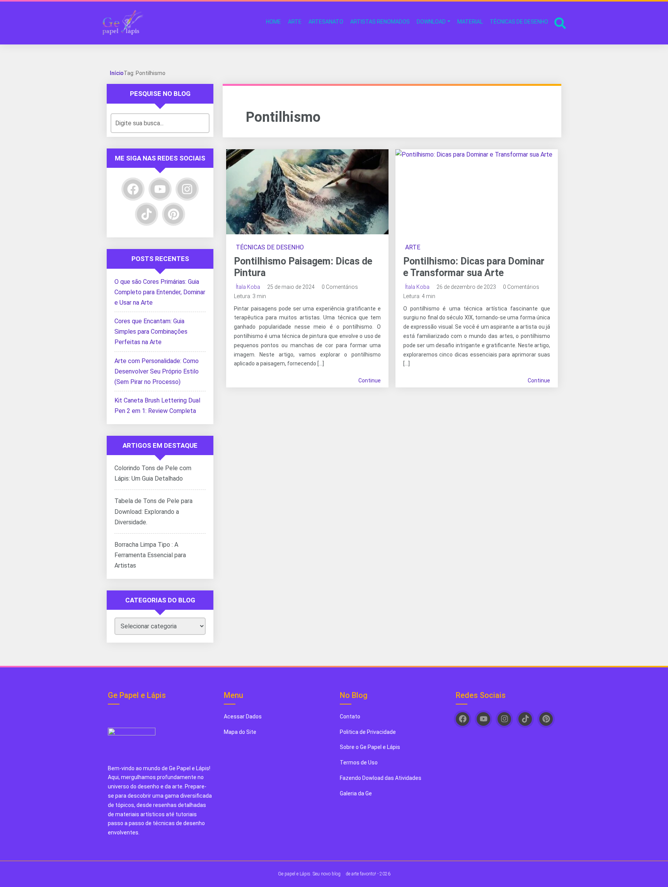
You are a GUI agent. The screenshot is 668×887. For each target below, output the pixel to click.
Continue (369, 380)
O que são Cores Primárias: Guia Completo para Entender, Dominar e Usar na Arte (159, 292)
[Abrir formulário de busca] (560, 22)
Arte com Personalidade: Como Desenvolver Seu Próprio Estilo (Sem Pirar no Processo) (156, 371)
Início (117, 73)
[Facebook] (133, 189)
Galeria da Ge (356, 793)
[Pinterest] (173, 214)
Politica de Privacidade (368, 732)
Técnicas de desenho (270, 247)
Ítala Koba (248, 287)
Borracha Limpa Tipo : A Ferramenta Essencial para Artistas (150, 555)
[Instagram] (187, 189)
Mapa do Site (240, 732)
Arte (412, 247)
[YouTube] (160, 189)
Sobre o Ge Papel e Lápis (370, 747)
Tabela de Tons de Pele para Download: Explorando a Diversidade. (153, 511)
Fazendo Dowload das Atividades (380, 778)
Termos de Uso (359, 762)
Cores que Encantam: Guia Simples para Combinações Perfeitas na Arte (150, 331)
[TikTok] (146, 214)
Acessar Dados (243, 716)
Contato (350, 716)
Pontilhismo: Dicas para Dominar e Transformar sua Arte (473, 267)
